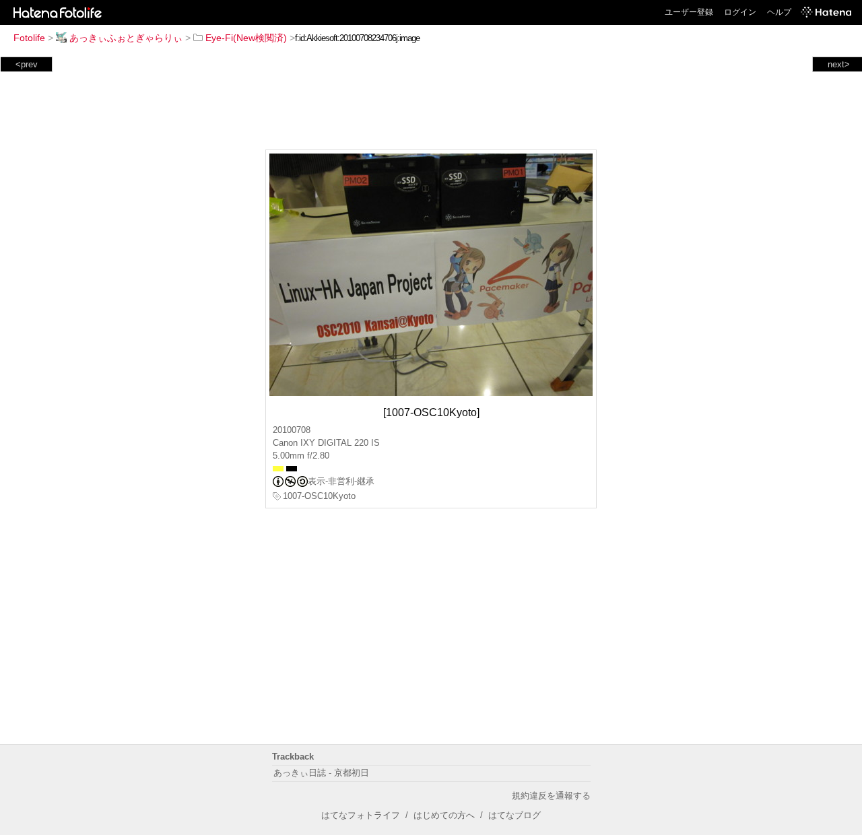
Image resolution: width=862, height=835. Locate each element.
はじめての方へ (444, 815)
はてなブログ (514, 815)
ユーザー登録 (689, 12)
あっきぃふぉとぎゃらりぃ (126, 37)
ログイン (740, 12)
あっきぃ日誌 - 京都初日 (321, 773)
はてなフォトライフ (360, 815)
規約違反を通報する (551, 796)
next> (839, 64)
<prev (26, 64)
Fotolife (29, 37)
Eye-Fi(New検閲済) (246, 37)
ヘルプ (779, 12)
